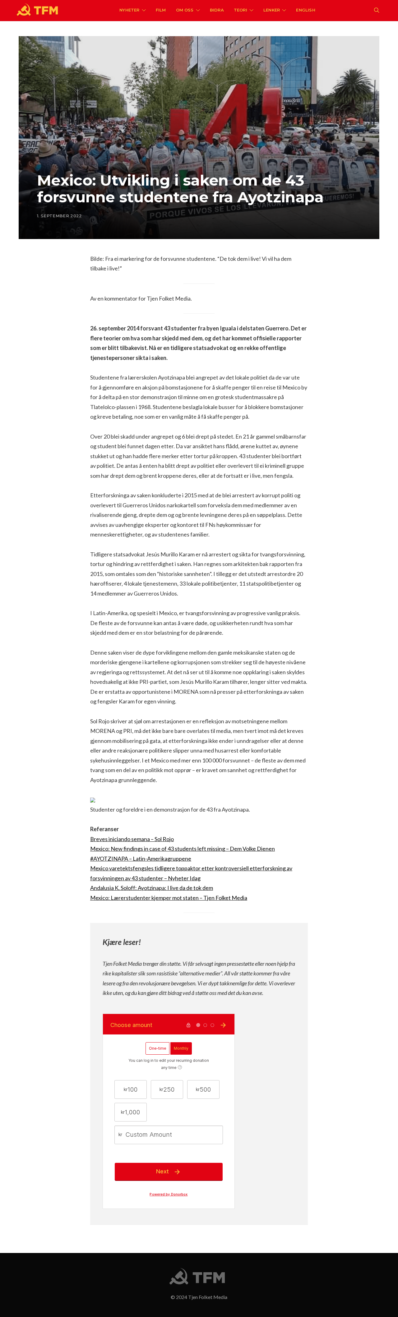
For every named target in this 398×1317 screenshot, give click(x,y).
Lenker (271, 9)
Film (161, 9)
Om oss (185, 9)
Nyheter (129, 9)
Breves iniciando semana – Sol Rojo (132, 839)
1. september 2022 (59, 215)
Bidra (217, 9)
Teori (240, 9)
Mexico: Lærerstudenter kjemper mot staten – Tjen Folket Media (168, 897)
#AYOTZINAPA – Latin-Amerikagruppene (140, 858)
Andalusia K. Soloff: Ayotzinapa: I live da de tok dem (151, 887)
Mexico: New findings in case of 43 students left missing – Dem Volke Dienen (182, 848)
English (305, 9)
